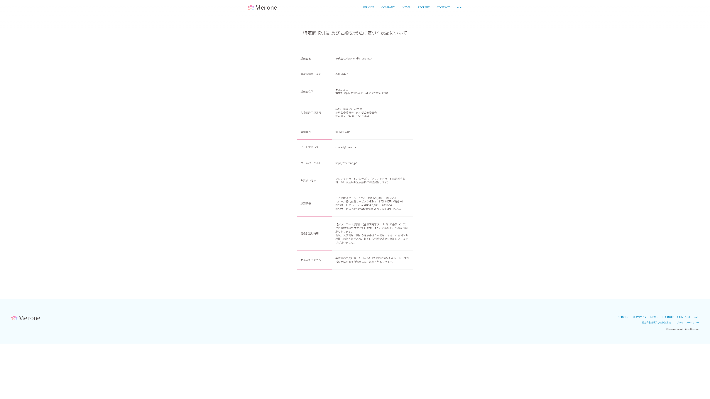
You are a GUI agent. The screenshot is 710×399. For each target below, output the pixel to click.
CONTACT (443, 7)
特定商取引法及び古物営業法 (656, 322)
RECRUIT (424, 7)
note (459, 7)
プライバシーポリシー (688, 322)
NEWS (406, 7)
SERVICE (368, 7)
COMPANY (388, 7)
